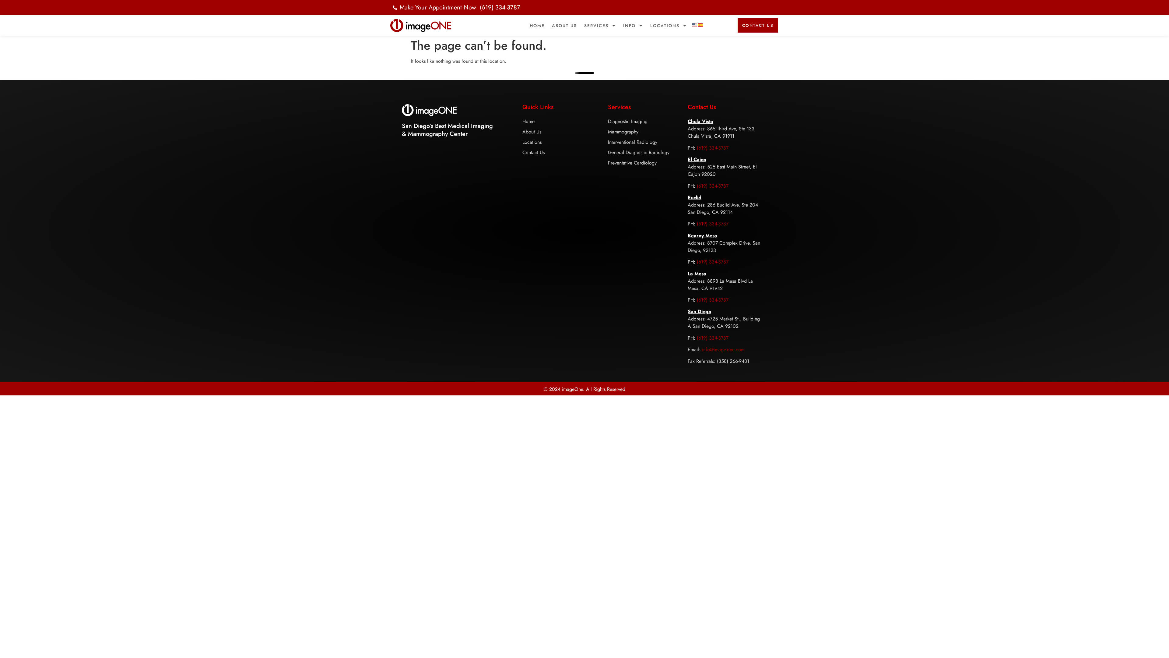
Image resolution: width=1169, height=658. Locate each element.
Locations (664, 26)
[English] (695, 24)
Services (596, 26)
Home (537, 26)
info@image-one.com (723, 349)
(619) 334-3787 (712, 147)
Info (629, 26)
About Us (564, 26)
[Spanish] (700, 24)
